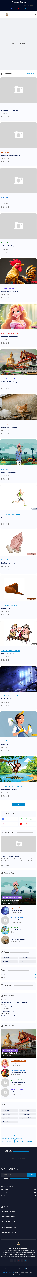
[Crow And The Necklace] (5, 920)
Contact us (29, 1268)
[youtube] (18, 8)
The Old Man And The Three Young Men (14, 1002)
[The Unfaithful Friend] (5, 930)
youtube (28, 824)
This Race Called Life (8, 518)
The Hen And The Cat (9, 427)
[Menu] (2, 14)
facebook (11, 819)
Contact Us (6, 957)
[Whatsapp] (6, 116)
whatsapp (29, 819)
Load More (18, 805)
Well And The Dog (7, 246)
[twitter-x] (15, 8)
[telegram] (25, 8)
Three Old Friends (7, 653)
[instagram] (22, 8)
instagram (11, 824)
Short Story (6, 1110)
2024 (19, 974)
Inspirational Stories (26, 1118)
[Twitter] (4, 116)
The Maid (4, 744)
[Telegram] (8, 116)
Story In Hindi (6, 1122)
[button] (35, 14)
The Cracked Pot (7, 608)
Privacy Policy (24, 957)
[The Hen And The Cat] (5, 940)
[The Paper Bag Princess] (5, 1063)
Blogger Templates (8, 1272)
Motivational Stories (26, 1114)
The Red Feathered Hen (9, 291)
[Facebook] (1, 116)
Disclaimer (5, 961)
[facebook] (11, 8)
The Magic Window (8, 699)
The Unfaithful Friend (9, 789)
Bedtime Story (25, 1110)
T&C (22, 961)
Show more (30, 73)
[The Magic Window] (5, 910)
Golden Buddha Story (9, 382)
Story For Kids (6, 1114)
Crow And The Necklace (9, 110)
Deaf (2, 201)
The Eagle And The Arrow (10, 155)
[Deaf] (5, 1092)
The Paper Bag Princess (9, 336)
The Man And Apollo (8, 472)
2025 (19, 977)
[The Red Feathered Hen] (5, 1073)
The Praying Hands (8, 563)
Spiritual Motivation (8, 1118)
